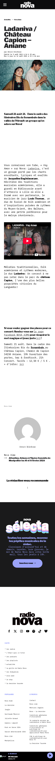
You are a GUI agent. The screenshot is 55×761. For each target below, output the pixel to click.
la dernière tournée (14, 683)
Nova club (9, 736)
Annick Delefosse (27, 447)
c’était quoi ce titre (15, 653)
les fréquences (12, 672)
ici (38, 338)
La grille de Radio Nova (16, 668)
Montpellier (9, 741)
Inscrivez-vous (26, 563)
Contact (33, 700)
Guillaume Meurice (12, 714)
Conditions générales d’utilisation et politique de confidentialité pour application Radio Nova (39, 729)
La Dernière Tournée (38, 743)
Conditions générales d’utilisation (38, 716)
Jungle (7, 709)
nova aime (10, 676)
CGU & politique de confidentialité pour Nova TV (38, 738)
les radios (10, 649)
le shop (9, 680)
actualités (10, 664)
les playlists (12, 660)
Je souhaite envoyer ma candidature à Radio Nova (40, 721)
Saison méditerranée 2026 (15, 732)
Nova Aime (8, 406)
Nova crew (33, 704)
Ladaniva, (34, 168)
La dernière (9, 705)
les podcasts (11, 657)
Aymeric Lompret (11, 723)
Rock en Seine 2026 (12, 727)
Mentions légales (36, 708)
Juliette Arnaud (11, 718)
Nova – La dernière (37, 711)
